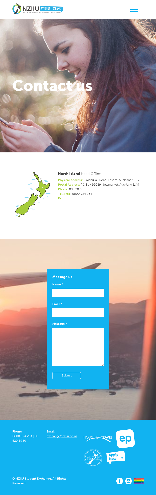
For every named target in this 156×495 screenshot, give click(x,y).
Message (59, 323)
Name (57, 284)
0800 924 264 (22, 436)
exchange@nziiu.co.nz (62, 436)
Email (57, 304)
